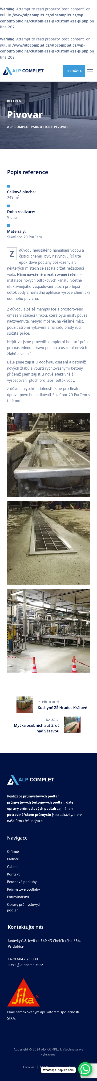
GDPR (44, 1067)
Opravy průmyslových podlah (24, 907)
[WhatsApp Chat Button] (85, 1069)
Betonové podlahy (21, 881)
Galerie (12, 866)
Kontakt (13, 874)
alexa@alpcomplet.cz (25, 964)
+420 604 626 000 (23, 959)
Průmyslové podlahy (23, 889)
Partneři (13, 859)
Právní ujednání (65, 1067)
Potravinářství (18, 896)
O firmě (13, 851)
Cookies (28, 1067)
